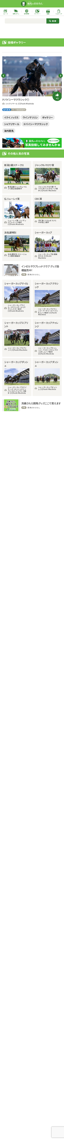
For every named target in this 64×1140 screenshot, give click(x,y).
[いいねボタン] (57, 96)
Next (60, 75)
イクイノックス (11, 117)
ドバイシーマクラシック (35, 124)
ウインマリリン (30, 117)
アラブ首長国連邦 (18, 109)
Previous (3, 75)
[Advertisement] (32, 30)
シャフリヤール (11, 124)
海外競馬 (6, 109)
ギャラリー (47, 117)
